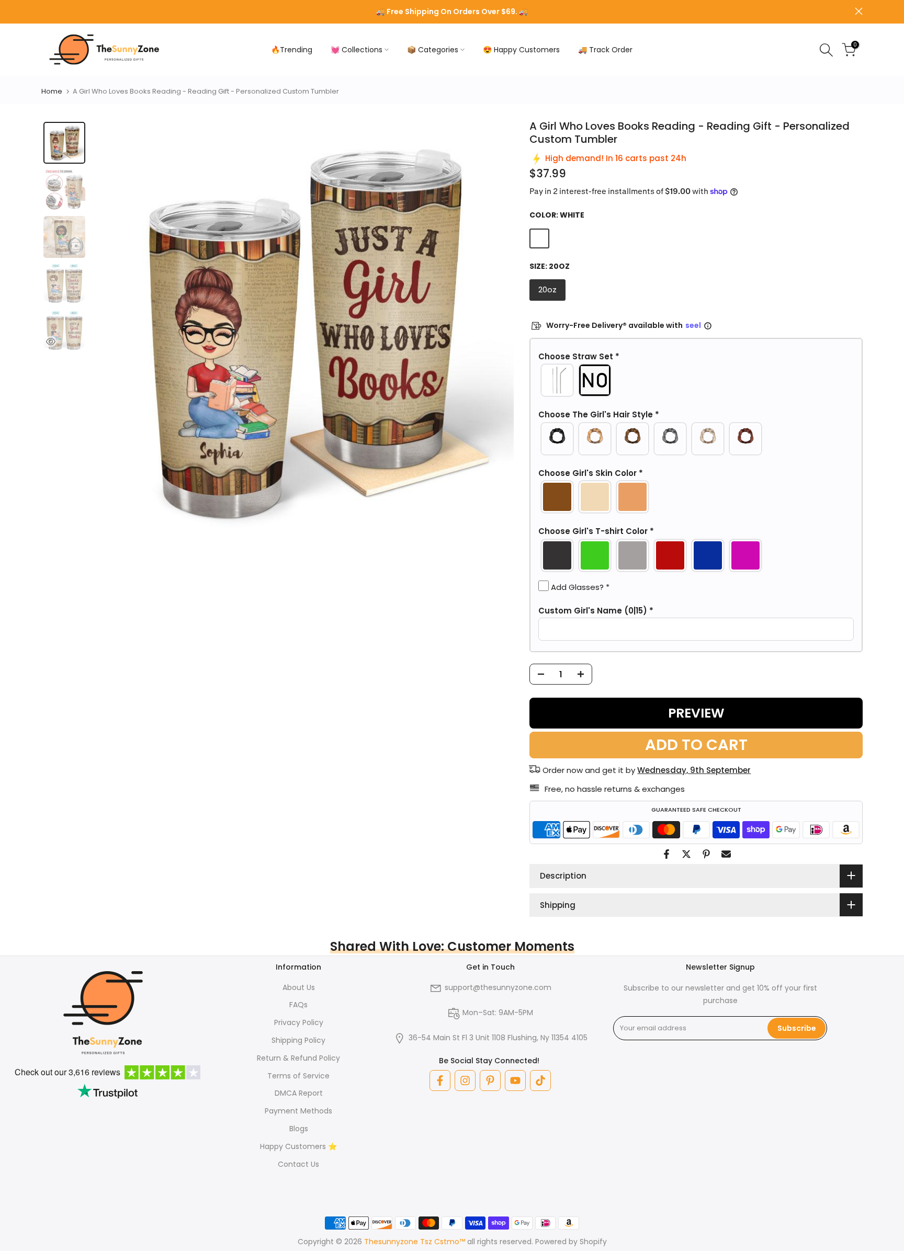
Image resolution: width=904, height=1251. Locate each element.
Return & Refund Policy (298, 1058)
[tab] (64, 143)
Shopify (593, 1241)
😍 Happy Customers (521, 49)
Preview (696, 713)
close (45, 11)
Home (51, 91)
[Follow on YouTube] (515, 1080)
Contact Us (298, 1164)
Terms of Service (298, 1076)
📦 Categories (432, 49)
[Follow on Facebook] (440, 1080)
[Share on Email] (726, 854)
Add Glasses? (579, 587)
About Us (298, 987)
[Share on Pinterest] (706, 854)
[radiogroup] (696, 380)
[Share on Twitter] (686, 854)
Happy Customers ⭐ (298, 1146)
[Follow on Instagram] (465, 1080)
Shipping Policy (298, 1040)
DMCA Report (299, 1093)
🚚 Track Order (605, 49)
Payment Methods (298, 1111)
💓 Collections (356, 49)
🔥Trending (291, 49)
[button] (696, 356)
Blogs (298, 1128)
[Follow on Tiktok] (540, 1080)
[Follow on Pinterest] (490, 1080)
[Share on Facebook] (666, 854)
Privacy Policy (298, 1022)
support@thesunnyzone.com (498, 987)
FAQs (298, 1004)
